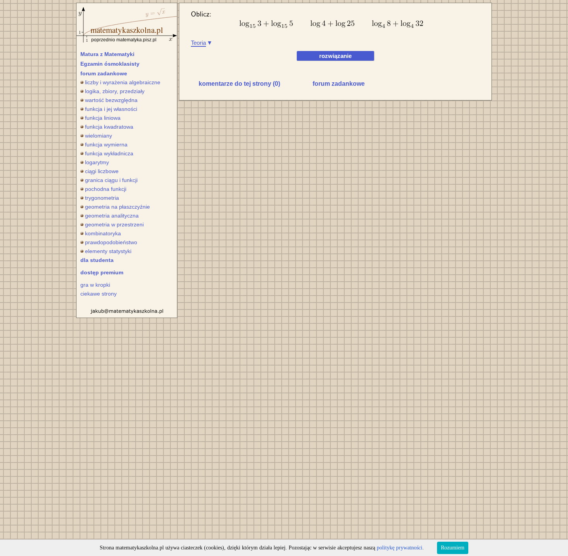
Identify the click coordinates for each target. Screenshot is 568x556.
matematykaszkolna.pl (126, 29)
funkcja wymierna (106, 144)
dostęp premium (101, 272)
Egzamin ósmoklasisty (109, 64)
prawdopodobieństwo (111, 242)
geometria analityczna (112, 216)
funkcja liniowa (103, 118)
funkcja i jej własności (111, 109)
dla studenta (97, 260)
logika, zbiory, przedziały (115, 91)
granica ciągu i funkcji (111, 180)
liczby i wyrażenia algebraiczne (122, 82)
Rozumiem (452, 548)
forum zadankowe (103, 73)
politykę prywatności (399, 548)
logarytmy (97, 162)
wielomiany (98, 136)
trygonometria (102, 198)
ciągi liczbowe (102, 171)
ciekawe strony (98, 294)
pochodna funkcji (105, 189)
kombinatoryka (103, 233)
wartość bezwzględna (111, 100)
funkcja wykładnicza (109, 153)
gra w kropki (95, 285)
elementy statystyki (108, 251)
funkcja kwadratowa (109, 127)
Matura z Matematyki (107, 54)
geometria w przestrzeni (114, 224)
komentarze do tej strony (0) (239, 83)
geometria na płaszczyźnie (117, 207)
